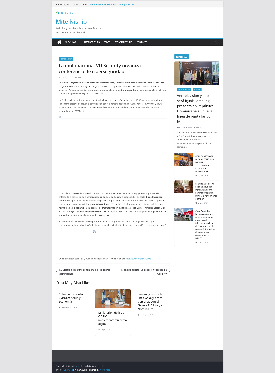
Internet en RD (92, 42)
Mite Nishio (71, 21)
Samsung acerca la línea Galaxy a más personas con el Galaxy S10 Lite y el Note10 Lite (150, 301)
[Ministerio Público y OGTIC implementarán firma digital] (113, 291)
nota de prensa (66, 59)
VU (90, 100)
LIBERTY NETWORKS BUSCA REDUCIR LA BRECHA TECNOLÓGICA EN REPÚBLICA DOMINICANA (205, 164)
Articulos (70, 42)
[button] (77, 42)
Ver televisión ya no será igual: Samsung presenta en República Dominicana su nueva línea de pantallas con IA (116, 5)
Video (107, 42)
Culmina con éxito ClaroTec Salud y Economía (71, 297)
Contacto (141, 42)
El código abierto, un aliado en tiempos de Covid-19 (144, 272)
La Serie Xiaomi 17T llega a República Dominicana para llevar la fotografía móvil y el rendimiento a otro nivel (206, 191)
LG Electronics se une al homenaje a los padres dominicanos (84, 272)
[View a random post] (215, 42)
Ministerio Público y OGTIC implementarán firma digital (112, 318)
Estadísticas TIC (123, 42)
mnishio (77, 77)
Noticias (197, 89)
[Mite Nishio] (59, 42)
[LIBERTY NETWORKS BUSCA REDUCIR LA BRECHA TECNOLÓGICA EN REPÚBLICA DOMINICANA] (183, 166)
